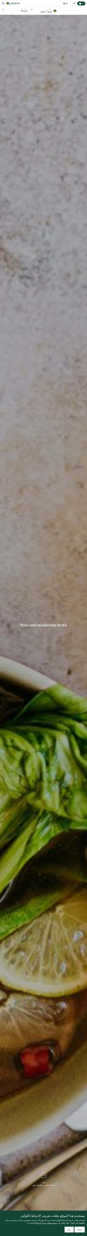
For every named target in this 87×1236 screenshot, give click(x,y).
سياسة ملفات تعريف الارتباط (46, 1223)
